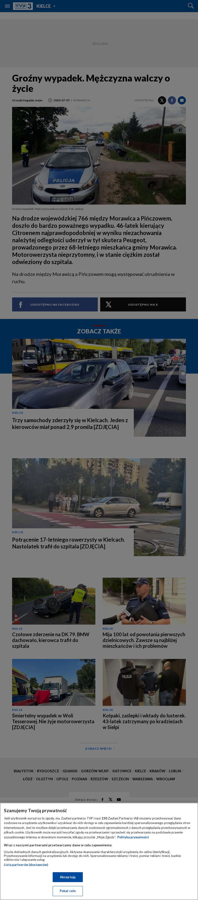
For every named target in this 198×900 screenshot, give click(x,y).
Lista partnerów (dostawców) (26, 865)
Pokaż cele (68, 891)
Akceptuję (68, 877)
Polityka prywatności (133, 837)
